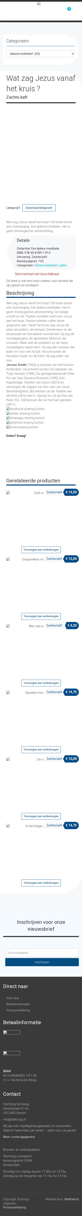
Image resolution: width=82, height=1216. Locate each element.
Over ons (12, 998)
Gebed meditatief (46, 265)
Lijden (63, 265)
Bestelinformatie (18, 1004)
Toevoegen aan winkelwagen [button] (41, 549)
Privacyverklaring (18, 1010)
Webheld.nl (71, 1199)
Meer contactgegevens (19, 1137)
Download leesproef (39, 207)
